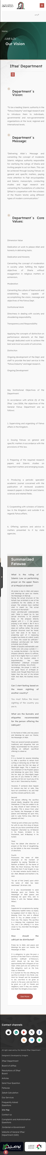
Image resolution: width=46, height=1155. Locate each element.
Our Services (8, 1097)
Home (4, 31)
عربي (37, 14)
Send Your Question (11, 1083)
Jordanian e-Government (13, 1127)
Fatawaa (6, 1088)
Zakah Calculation (10, 1092)
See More (24, 996)
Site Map (5, 1110)
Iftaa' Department (10, 1061)
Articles (5, 1078)
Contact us (7, 1114)
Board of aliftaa (9, 1065)
